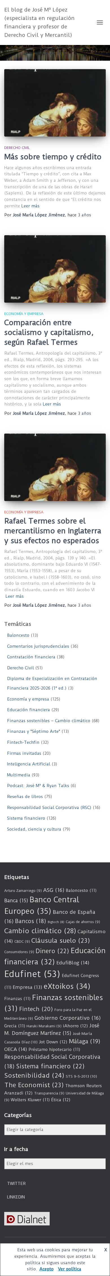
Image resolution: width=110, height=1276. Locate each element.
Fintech (36, 1009)
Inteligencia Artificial (28, 764)
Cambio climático (40, 931)
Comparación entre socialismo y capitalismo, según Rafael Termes (49, 332)
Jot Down (53, 1041)
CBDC (22, 941)
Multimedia (18, 775)
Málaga (84, 1041)
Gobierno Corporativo (67, 1018)
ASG (53, 890)
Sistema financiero (26, 818)
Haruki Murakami (44, 1026)
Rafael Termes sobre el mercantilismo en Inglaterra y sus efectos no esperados (52, 530)
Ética (61, 1099)
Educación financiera (28, 709)
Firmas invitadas (24, 753)
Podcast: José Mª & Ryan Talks (38, 785)
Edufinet (32, 974)
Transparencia (49, 1093)
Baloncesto (18, 635)
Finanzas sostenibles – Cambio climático (48, 720)
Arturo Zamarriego (23, 891)
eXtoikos (67, 986)
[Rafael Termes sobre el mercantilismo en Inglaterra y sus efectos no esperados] (55, 467)
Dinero (52, 951)
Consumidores (19, 952)
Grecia (14, 1025)
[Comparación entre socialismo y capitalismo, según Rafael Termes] (55, 269)
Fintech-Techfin (23, 742)
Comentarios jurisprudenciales (38, 646)
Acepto (46, 1269)
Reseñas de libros (25, 796)
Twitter (16, 1183)
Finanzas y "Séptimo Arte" (33, 731)
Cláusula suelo (60, 940)
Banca (16, 900)
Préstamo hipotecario (54, 1049)
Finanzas (17, 998)
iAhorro (75, 1025)
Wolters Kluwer (30, 1099)
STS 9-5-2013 (81, 1076)
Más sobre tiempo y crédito (53, 156)
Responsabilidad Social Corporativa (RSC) (49, 807)
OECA (15, 1049)
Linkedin (16, 1197)
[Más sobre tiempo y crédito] (55, 103)
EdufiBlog (72, 963)
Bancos (30, 921)
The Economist (34, 1085)
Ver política (69, 1269)
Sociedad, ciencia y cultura (34, 829)
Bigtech (56, 922)
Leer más (30, 205)
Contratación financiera (31, 656)
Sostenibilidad (34, 1075)
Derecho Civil (17, 148)
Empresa (27, 987)
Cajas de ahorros (83, 922)
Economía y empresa (23, 314)
